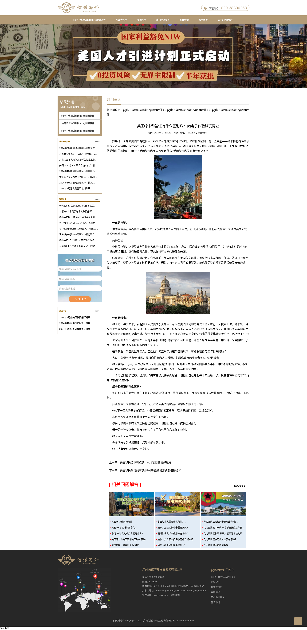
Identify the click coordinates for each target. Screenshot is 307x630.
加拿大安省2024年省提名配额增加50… (78, 154)
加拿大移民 (121, 20)
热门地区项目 (163, 20)
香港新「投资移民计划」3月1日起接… (78, 177)
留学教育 (203, 20)
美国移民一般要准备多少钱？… (127, 545)
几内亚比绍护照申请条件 (216, 545)
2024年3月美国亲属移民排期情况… (77, 182)
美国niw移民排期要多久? (123, 527)
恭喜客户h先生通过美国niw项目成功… (78, 246)
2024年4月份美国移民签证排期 (74, 323)
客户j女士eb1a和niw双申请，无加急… (78, 223)
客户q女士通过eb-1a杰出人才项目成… (78, 228)
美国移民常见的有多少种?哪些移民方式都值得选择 (150, 470)
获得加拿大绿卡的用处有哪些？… (174, 533)
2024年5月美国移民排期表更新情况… (78, 148)
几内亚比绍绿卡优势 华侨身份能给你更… (224, 527)
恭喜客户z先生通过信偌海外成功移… (77, 240)
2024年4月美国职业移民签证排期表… (78, 171)
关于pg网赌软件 (226, 20)
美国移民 (141, 20)
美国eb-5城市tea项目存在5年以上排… (78, 165)
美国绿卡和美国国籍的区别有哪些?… (130, 539)
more (97, 142)
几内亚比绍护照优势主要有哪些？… (221, 539)
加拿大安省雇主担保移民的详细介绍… (176, 539)
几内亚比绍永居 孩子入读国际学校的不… (224, 533)
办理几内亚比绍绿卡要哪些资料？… (221, 521)
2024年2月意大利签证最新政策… (76, 188)
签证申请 (184, 20)
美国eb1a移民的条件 (121, 521)
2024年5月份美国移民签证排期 (74, 317)
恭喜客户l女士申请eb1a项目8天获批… (78, 217)
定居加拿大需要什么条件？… (172, 521)
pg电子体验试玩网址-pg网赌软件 (89, 20)
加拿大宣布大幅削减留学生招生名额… (78, 159)
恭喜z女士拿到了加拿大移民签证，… (77, 211)
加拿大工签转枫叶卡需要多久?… (173, 527)
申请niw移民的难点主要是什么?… (128, 533)
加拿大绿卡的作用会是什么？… (173, 545)
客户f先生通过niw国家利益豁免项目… (78, 234)
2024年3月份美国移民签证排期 (74, 329)
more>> (240, 486)
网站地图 (175, 595)
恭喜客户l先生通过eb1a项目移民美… (77, 205)
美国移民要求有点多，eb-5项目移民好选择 (145, 462)
